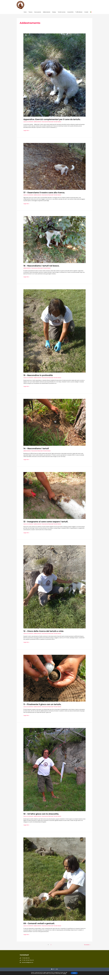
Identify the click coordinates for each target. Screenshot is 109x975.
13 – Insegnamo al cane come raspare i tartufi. (45, 521)
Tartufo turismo (61, 12)
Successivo (87, 944)
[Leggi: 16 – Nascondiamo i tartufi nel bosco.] (54, 239)
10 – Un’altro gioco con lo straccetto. (41, 814)
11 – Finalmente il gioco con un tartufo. (42, 704)
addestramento (37, 121)
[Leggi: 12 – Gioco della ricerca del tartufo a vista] (54, 586)
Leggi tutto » (26, 130)
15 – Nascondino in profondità (38, 375)
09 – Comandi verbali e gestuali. (39, 923)
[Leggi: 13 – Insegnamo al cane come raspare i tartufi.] (54, 495)
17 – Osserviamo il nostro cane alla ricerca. (44, 192)
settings (64, 973)
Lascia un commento (28, 121)
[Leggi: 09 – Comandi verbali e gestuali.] (54, 879)
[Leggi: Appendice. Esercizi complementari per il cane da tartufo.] (54, 75)
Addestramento (46, 12)
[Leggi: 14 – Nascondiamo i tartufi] (54, 422)
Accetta (74, 973)
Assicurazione (37, 12)
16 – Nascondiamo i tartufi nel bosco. (41, 266)
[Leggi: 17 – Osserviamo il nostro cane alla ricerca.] (54, 166)
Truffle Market (78, 12)
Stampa (54, 12)
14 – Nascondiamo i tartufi (36, 448)
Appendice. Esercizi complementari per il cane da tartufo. (51, 119)
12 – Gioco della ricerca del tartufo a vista (43, 631)
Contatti (86, 12)
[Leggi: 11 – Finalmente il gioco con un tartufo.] (54, 678)
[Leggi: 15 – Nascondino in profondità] (54, 331)
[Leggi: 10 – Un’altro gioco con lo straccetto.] (54, 769)
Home (25, 12)
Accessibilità (70, 12)
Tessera (30, 12)
